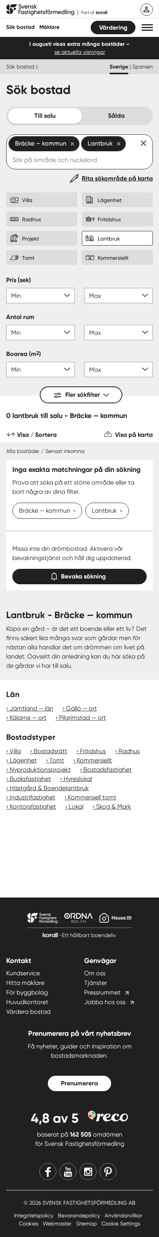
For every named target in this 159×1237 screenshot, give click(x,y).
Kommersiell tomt (92, 797)
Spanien (142, 66)
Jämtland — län (31, 708)
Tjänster (95, 982)
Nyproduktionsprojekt (40, 769)
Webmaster (58, 1223)
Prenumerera (79, 1083)
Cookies (29, 1223)
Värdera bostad (28, 1011)
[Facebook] (47, 1171)
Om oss (94, 973)
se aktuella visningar (79, 52)
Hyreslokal (78, 778)
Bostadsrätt (50, 751)
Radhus (129, 751)
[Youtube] (67, 1171)
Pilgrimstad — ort (82, 717)
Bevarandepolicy (79, 1215)
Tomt (56, 760)
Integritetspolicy (34, 1215)
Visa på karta (134, 434)
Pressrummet (102, 992)
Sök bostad (20, 27)
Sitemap (87, 1223)
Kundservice (23, 973)
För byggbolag (27, 992)
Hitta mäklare (25, 982)
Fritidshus (93, 751)
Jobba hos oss (104, 1002)
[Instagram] (88, 1171)
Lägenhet (23, 760)
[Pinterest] (108, 1171)
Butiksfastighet (30, 778)
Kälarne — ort (28, 717)
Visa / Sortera (37, 434)
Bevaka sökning (83, 576)
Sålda (116, 115)
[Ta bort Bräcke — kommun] (73, 511)
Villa (15, 751)
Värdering (113, 27)
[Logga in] (146, 9)
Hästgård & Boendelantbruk (49, 788)
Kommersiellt (94, 760)
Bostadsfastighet (107, 769)
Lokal (76, 806)
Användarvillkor (123, 1215)
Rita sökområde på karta (117, 178)
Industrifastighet (32, 797)
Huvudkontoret (27, 1002)
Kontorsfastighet (33, 806)
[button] (147, 27)
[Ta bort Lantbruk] (119, 511)
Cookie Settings (120, 1223)
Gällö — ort (81, 708)
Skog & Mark (113, 806)
